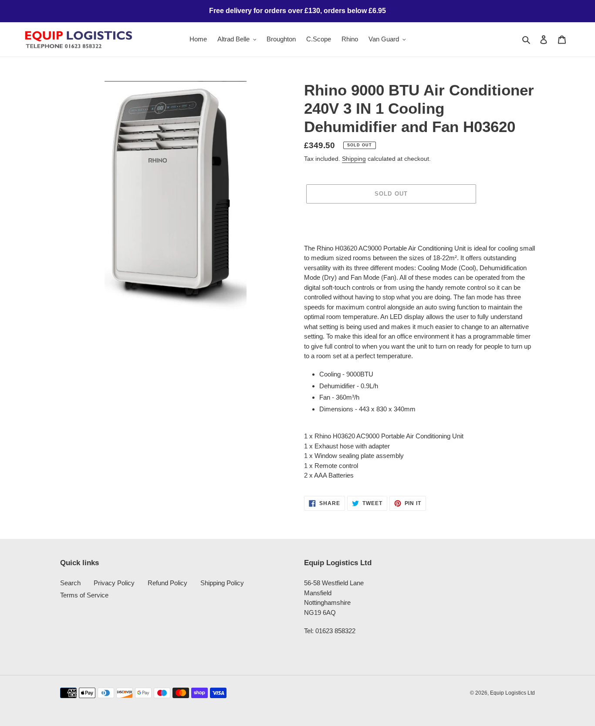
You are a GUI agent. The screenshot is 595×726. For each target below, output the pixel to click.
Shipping (354, 158)
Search (70, 583)
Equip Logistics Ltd (512, 693)
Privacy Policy (114, 583)
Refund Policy (167, 583)
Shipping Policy (222, 583)
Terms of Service (84, 595)
